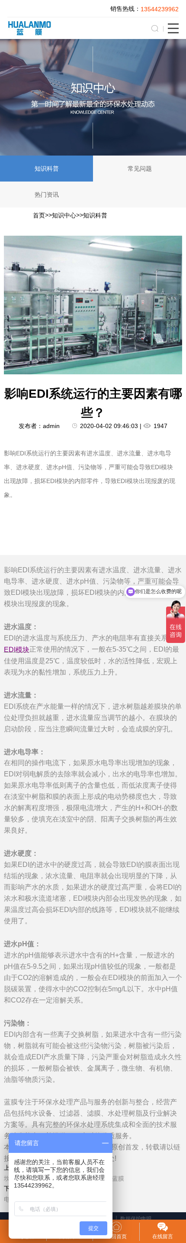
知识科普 (47, 168)
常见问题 (140, 168)
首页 (39, 215)
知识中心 (64, 215)
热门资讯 (47, 194)
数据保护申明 (135, 1219)
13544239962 (160, 9)
